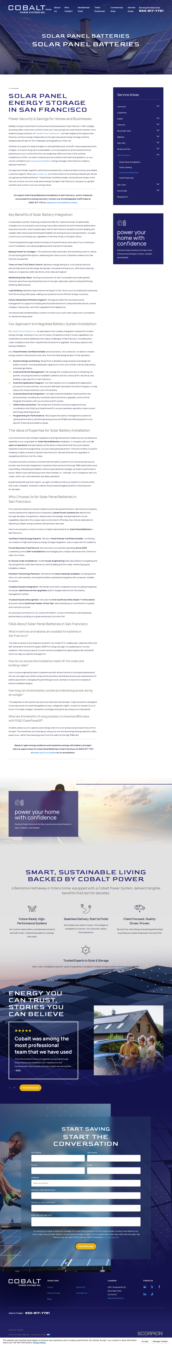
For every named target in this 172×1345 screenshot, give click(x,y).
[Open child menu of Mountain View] (158, 131)
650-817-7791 (151, 10)
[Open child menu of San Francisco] (158, 155)
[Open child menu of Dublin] (158, 119)
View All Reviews (30, 1087)
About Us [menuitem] (57, 9)
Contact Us (81, 1293)
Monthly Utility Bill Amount (43, 1190)
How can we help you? (42, 1215)
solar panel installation (40, 161)
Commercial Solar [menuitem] (116, 9)
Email (89, 1165)
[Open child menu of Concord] (158, 107)
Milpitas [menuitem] (120, 136)
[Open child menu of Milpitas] (158, 137)
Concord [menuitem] (121, 106)
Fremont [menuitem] (121, 124)
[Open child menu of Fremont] (158, 125)
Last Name (92, 1152)
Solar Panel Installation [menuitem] (129, 162)
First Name (36, 1152)
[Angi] (152, 1294)
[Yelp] (152, 1286)
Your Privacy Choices (39, 1335)
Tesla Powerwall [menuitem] (99, 9)
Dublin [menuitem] (120, 118)
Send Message (86, 1246)
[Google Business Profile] (144, 1286)
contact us (42, 173)
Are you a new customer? (43, 1202)
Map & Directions (115, 1298)
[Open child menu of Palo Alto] (158, 143)
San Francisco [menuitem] (123, 155)
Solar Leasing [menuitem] (125, 167)
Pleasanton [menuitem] (122, 196)
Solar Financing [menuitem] (126, 177)
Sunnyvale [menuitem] (122, 190)
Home (50, 1287)
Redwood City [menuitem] (123, 149)
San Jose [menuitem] (121, 184)
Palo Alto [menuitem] (121, 143)
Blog (49, 1298)
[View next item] (14, 1088)
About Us (80, 1287)
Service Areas (53, 1293)
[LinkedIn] (144, 1294)
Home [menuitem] (48, 9)
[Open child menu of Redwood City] (158, 149)
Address (35, 1177)
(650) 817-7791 (36, 202)
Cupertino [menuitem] (122, 112)
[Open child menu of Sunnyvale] (158, 191)
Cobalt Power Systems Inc (48, 133)
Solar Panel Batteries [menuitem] (128, 172)
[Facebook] (159, 1286)
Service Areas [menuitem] (131, 9)
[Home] (27, 9)
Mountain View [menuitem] (124, 130)
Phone (34, 1165)
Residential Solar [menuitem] (83, 9)
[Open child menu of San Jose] (158, 185)
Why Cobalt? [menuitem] (68, 9)
